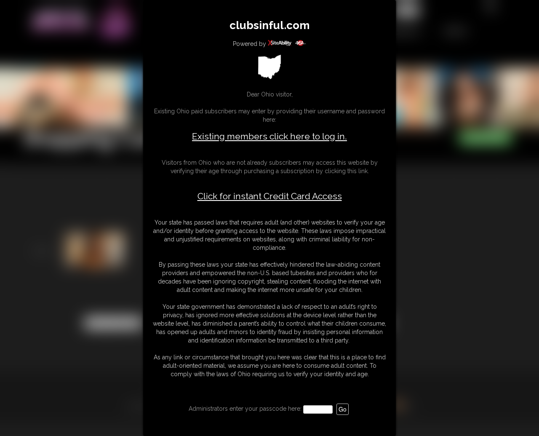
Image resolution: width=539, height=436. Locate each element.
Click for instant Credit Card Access (269, 196)
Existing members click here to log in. (269, 136)
